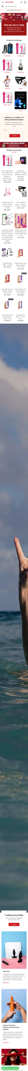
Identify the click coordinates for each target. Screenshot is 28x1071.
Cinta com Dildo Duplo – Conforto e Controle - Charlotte (20, 204)
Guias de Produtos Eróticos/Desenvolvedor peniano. (11, 1027)
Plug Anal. (6, 971)
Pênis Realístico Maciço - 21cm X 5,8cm (20, 316)
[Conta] (21, 1)
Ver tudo (14, 924)
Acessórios (7, 72)
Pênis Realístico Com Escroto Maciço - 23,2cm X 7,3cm (7, 316)
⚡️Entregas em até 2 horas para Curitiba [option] (14, 10)
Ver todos (14, 152)
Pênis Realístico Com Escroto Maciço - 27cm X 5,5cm (20, 290)
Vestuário (7, 88)
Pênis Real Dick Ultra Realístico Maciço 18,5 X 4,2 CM (7, 290)
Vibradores (21, 55)
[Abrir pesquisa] (2, 6)
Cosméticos (20, 72)
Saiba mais (6, 982)
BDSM (20, 88)
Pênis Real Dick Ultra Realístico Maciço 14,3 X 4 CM (20, 265)
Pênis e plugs (7, 104)
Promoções (7, 55)
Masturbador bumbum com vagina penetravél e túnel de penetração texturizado (20, 174)
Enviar (14, 135)
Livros (20, 110)
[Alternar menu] (3, 2)
